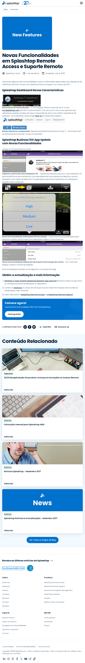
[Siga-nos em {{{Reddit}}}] (30, 659)
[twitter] (34, 327)
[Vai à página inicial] (11, 3)
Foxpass (47, 598)
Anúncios (18, 287)
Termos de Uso (44, 647)
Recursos (5, 598)
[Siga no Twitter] (21, 659)
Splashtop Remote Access (33, 294)
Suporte (6, 613)
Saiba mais (8, 390)
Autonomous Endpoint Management (58, 590)
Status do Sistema (9, 622)
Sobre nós (6, 582)
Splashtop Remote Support (54, 586)
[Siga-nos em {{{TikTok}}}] (34, 659)
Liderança (6, 586)
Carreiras (5, 594)
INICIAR (47, 613)
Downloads (48, 622)
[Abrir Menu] (81, 3)
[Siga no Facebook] (17, 659)
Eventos (5, 590)
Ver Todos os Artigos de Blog (42, 540)
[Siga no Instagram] (8, 659)
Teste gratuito (14, 314)
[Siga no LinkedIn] (4, 659)
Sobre (5, 577)
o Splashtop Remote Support (60, 294)
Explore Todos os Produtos (54, 602)
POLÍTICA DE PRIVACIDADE (26, 647)
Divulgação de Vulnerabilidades (14, 625)
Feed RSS (47, 327)
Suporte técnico (8, 618)
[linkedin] (25, 327)
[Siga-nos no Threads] (13, 659)
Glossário (5, 606)
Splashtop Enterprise (52, 594)
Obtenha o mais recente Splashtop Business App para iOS (30, 281)
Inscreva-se (63, 327)
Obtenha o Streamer (10, 629)
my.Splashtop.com (10, 110)
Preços (46, 625)
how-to (38, 116)
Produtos (48, 577)
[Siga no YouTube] (26, 659)
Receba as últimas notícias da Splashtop (25, 560)
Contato (5, 602)
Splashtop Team (13, 73)
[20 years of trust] (26, 3)
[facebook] (29, 327)
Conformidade (8, 647)
